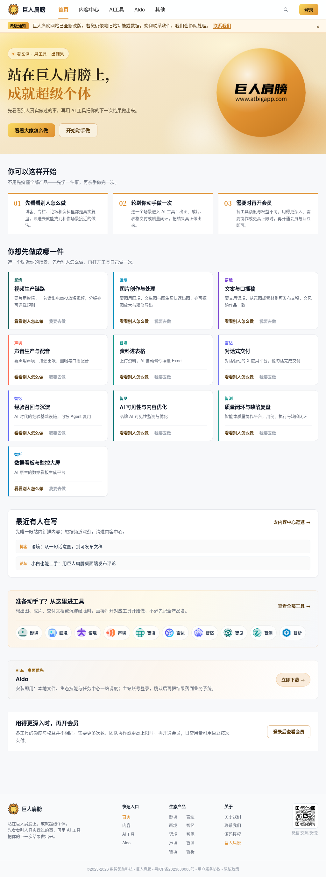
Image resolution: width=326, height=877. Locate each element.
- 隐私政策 (230, 869)
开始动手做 (78, 130)
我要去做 (57, 321)
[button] (89, 9)
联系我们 (222, 25)
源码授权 (232, 834)
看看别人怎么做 (28, 321)
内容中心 (89, 9)
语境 (173, 834)
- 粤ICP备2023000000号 (173, 869)
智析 (190, 851)
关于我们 (232, 816)
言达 (190, 816)
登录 (308, 9)
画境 (173, 825)
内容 (126, 825)
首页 (63, 9)
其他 (160, 9)
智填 (173, 851)
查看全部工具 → (294, 606)
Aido (139, 9)
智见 (190, 834)
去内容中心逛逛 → (291, 522)
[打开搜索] (286, 9)
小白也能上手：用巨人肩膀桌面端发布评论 (73, 563)
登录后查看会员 (288, 731)
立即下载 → (293, 679)
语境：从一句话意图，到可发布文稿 (67, 546)
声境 (173, 842)
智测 (190, 842)
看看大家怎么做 (31, 130)
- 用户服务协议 (208, 869)
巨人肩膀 (232, 842)
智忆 (190, 825)
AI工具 (116, 9)
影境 (173, 816)
